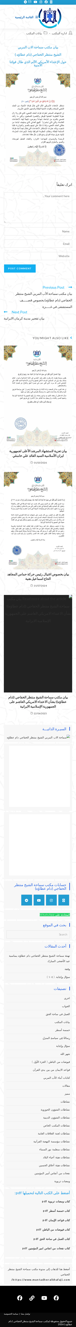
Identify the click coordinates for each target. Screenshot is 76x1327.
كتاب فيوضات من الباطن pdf (53, 1229)
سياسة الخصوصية (11, 1314)
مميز (67, 1093)
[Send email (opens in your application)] (29, 2)
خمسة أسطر (62, 1030)
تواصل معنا (25, 1314)
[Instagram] (51, 900)
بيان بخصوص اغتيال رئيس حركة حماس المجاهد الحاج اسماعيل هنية (38, 576)
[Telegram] (26, 900)
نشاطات (65, 1101)
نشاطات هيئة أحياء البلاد (56, 1157)
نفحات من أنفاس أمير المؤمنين (52, 1173)
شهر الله (65, 1053)
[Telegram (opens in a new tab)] (25, 2)
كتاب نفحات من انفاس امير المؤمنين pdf (46, 1248)
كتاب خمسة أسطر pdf (56, 1210)
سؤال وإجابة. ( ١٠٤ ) (58, 977)
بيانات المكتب (34, 33)
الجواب (66, 1006)
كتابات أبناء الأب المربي (56, 1077)
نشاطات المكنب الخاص (56, 1125)
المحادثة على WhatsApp (55, 914)
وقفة (67, 969)
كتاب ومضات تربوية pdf (56, 1201)
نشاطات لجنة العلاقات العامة (54, 1133)
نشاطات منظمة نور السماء (54, 1149)
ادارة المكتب (59, 33)
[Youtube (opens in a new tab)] (35, 2)
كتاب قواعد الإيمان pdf (56, 1220)
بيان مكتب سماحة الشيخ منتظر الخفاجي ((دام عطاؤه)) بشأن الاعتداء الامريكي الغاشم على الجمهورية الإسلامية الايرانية (38, 701)
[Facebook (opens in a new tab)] (46, 2)
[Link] (32, 1298)
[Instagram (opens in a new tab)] (40, 2)
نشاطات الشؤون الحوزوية (55, 1109)
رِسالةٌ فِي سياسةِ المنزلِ (56, 1038)
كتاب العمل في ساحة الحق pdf (51, 1238)
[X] (63, 900)
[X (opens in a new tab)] (51, 2)
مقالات (66, 1085)
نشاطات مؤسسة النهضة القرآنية (51, 1141)
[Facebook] (56, 1298)
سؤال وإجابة (63, 1045)
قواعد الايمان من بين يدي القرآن (51, 1069)
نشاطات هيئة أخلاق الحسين (54, 1165)
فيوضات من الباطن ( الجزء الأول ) (51, 1061)
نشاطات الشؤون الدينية (56, 1117)
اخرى (67, 998)
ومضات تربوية (62, 1181)
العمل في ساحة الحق (58, 1014)
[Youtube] (39, 900)
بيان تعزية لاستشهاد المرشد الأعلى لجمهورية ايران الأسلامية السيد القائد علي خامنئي (38, 453)
